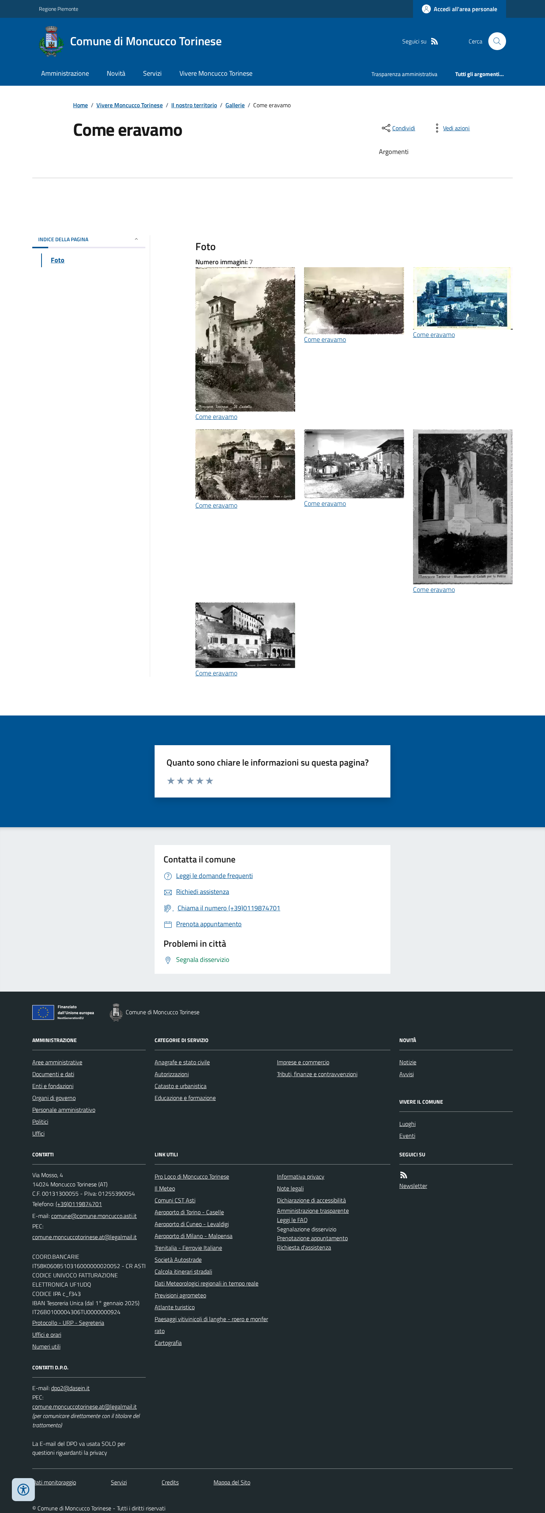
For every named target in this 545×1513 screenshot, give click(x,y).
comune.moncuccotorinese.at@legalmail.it (84, 1236)
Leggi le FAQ (292, 1219)
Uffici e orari (46, 1334)
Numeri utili (46, 1346)
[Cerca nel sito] (494, 41)
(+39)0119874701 (79, 1203)
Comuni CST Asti (175, 1200)
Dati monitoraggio (54, 1482)
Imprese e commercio (303, 1062)
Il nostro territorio (194, 105)
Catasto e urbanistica (181, 1085)
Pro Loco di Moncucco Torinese (192, 1176)
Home (80, 105)
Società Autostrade (178, 1259)
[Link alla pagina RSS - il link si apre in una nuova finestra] (434, 41)
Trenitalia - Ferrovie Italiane (188, 1247)
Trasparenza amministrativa (404, 74)
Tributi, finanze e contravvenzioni (317, 1074)
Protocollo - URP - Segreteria (68, 1322)
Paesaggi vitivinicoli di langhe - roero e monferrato (211, 1324)
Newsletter (413, 1185)
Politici (40, 1121)
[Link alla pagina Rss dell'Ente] (403, 1175)
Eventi (407, 1135)
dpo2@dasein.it (70, 1387)
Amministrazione (65, 73)
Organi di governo (54, 1097)
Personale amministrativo (63, 1109)
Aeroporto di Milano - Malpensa (193, 1235)
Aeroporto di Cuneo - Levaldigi (192, 1223)
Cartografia (168, 1342)
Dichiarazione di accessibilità (311, 1200)
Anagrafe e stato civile (182, 1062)
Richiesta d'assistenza (304, 1247)
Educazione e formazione (185, 1097)
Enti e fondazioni (52, 1085)
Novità (116, 73)
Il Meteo (165, 1188)
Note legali (290, 1188)
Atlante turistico (175, 1307)
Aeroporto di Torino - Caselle (189, 1212)
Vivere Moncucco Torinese (215, 73)
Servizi (152, 73)
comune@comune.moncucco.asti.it (94, 1215)
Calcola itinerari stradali (183, 1271)
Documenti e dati (53, 1074)
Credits (170, 1482)
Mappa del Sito (232, 1482)
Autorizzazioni (172, 1074)
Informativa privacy (300, 1176)
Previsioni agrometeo (180, 1295)
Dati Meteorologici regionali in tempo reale (206, 1283)
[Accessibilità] (23, 1490)
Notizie (407, 1062)
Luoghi (407, 1123)
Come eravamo (216, 417)
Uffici (38, 1133)
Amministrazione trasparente (313, 1210)
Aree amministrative (57, 1062)
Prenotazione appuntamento (312, 1238)
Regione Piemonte (58, 9)
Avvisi (406, 1074)
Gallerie (235, 105)
